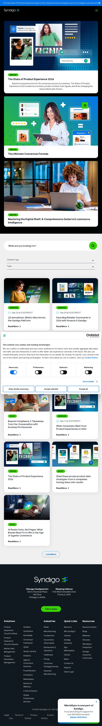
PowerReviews (29, 671)
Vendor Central (29, 651)
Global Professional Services (28, 698)
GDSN (25, 647)
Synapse (27, 627)
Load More (51, 554)
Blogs (84, 631)
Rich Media (27, 635)
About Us (68, 627)
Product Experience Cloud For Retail (10, 630)
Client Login (69, 672)
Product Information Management (9, 659)
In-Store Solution (30, 691)
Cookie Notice (91, 358)
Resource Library (89, 627)
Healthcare (48, 655)
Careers (67, 635)
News (66, 659)
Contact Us (68, 663)
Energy (47, 659)
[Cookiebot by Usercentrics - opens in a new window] (88, 335)
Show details (88, 381)
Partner (67, 655)
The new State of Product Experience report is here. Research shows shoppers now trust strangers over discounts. (51, 3)
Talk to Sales (51, 609)
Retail (46, 627)
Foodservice (49, 635)
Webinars (86, 635)
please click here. (78, 717)
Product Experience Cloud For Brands (11, 641)
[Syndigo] (12, 10)
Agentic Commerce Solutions (28, 663)
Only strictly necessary (19, 389)
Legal (6, 715)
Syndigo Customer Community (87, 654)
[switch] (38, 372)
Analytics (27, 656)
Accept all (83, 389)
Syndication (28, 631)
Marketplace (28, 679)
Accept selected (51, 389)
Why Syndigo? (70, 631)
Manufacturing (50, 631)
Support (67, 667)
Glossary (86, 640)
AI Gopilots (28, 675)
